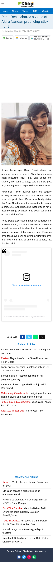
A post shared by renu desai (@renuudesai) (24, 316)
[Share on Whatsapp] (35, 337)
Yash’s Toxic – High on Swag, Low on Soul (25, 484)
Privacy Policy (14, 551)
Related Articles (26, 344)
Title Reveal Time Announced (22, 412)
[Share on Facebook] (22, 337)
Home (5, 11)
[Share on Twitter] (29, 337)
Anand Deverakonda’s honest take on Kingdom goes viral (25, 351)
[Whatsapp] (34, 557)
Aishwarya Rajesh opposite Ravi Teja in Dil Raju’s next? (23, 386)
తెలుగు (45, 11)
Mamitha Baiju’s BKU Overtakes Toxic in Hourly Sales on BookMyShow (24, 512)
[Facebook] (19, 557)
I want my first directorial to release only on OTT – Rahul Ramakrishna (25, 369)
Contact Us (40, 551)
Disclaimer (28, 551)
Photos (25, 11)
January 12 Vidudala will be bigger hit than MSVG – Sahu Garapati (25, 501)
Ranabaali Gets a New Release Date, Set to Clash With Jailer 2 (25, 540)
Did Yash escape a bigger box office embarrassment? (21, 493)
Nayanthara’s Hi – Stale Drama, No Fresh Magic (24, 360)
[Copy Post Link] (42, 337)
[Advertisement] (26, 72)
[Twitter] (24, 557)
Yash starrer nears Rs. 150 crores (26, 404)
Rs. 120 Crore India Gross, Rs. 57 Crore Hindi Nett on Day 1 (25, 522)
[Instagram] (29, 557)
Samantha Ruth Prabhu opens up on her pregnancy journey (22, 378)
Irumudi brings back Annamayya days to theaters (23, 531)
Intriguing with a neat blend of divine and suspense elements (26, 395)
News (15, 11)
